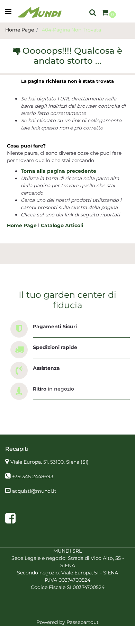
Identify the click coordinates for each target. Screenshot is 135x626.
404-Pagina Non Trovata (71, 30)
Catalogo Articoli (62, 225)
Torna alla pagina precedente (58, 171)
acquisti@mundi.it (34, 491)
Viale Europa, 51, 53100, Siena (49, 462)
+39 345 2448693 (32, 476)
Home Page (19, 30)
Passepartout (82, 622)
